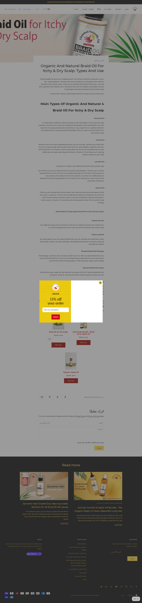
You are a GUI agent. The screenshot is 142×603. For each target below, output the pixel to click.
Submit (55, 317)
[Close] (100, 282)
